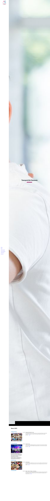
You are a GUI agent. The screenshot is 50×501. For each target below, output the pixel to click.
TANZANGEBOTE (3, 251)
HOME (1, 247)
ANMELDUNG (2, 252)
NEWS (1, 248)
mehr (29, 446)
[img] (29, 213)
